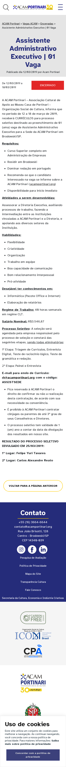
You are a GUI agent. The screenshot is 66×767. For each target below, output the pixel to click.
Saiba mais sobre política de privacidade (32, 742)
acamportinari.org (42, 184)
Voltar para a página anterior (33, 486)
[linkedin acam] (43, 549)
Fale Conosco (33, 590)
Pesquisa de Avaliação (33, 557)
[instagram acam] (21, 549)
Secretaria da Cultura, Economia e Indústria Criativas (33, 598)
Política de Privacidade (33, 565)
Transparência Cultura (33, 582)
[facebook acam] (32, 549)
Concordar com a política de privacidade (32, 755)
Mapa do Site (33, 574)
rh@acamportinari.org (18, 377)
